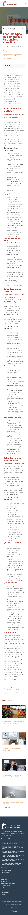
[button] (26, 3)
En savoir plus (6, 727)
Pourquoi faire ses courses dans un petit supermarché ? (13, 722)
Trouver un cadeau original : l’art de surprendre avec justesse (12, 842)
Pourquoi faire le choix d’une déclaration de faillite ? (12, 776)
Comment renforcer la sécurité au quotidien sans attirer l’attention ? (12, 864)
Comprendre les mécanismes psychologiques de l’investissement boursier (12, 847)
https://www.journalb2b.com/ (13, 285)
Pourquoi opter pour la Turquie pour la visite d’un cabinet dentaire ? (13, 856)
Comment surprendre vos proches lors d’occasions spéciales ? (13, 860)
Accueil (5, 28)
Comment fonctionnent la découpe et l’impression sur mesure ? (13, 852)
